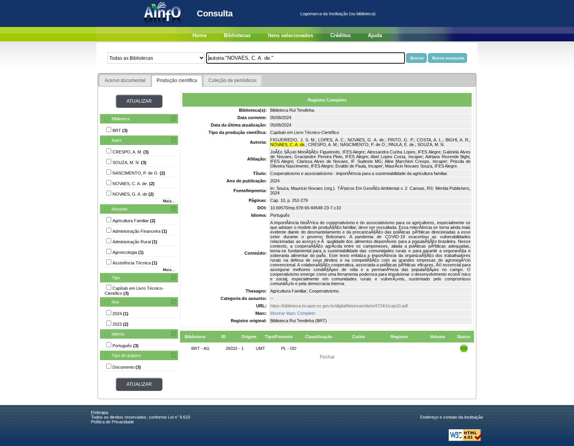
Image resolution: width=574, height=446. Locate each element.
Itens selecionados (290, 35)
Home (200, 35)
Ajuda (375, 35)
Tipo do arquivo (126, 355)
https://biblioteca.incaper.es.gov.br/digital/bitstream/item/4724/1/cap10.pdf (339, 305)
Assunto (119, 209)
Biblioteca (121, 118)
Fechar (327, 357)
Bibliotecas (237, 35)
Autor (117, 140)
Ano (115, 302)
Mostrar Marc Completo (292, 313)
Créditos (340, 35)
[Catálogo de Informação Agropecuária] (163, 25)
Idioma (118, 334)
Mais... (169, 201)
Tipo (116, 277)
